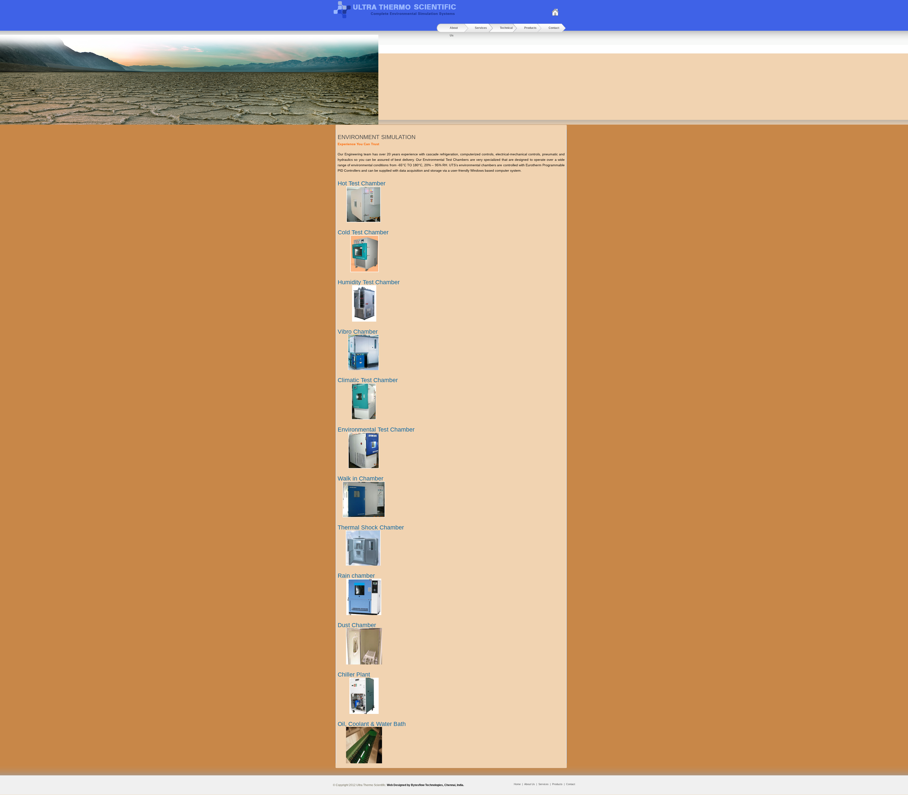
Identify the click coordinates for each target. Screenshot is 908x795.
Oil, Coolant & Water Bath (372, 724)
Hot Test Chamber (361, 183)
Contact (570, 784)
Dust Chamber (357, 625)
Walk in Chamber (360, 478)
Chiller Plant (354, 674)
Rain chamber (356, 575)
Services (543, 784)
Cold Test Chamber (363, 232)
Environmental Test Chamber (376, 429)
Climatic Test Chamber (368, 380)
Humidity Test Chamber (369, 282)
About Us (529, 784)
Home (517, 784)
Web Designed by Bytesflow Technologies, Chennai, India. (425, 785)
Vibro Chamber (358, 331)
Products (557, 784)
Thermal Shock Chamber (371, 527)
